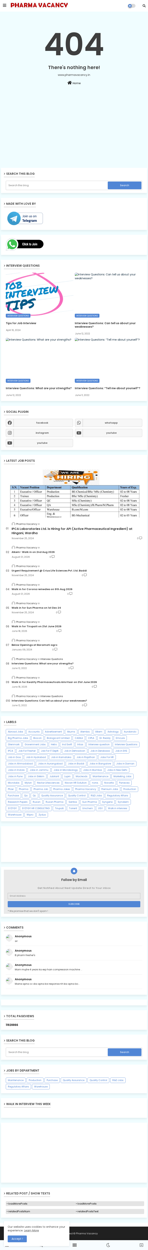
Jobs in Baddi (76, 763)
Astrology (113, 731)
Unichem (87, 808)
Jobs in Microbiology (66, 770)
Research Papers (18, 802)
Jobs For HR (107, 757)
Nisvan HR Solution (76, 782)
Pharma (23, 789)
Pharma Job (41, 789)
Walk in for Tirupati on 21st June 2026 (36, 626)
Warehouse (14, 814)
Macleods (81, 776)
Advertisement (53, 731)
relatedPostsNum (19, 1211)
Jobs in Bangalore (100, 763)
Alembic (85, 731)
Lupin (67, 776)
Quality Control (77, 795)
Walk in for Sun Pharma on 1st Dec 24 (36, 608)
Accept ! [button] (17, 1239)
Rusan (36, 802)
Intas (80, 744)
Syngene (107, 802)
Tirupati (59, 808)
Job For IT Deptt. (50, 750)
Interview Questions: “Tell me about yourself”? (107, 388)
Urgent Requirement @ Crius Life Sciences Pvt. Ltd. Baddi (49, 570)
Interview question (99, 744)
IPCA (10, 750)
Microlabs (13, 782)
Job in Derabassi (100, 750)
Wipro (30, 814)
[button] (144, 6)
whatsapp (111, 422)
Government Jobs (35, 744)
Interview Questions (126, 744)
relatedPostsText (87, 1211)
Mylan (28, 782)
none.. (95, 782)
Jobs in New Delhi (117, 770)
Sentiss (73, 802)
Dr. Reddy (105, 738)
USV (100, 808)
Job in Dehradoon (74, 750)
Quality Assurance (52, 795)
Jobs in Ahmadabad (20, 763)
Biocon (37, 738)
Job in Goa (14, 757)
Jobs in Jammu (39, 770)
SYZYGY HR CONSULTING (36, 808)
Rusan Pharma (54, 802)
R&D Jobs (96, 795)
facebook (42, 422)
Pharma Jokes (61, 789)
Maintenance (100, 776)
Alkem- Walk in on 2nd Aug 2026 (33, 552)
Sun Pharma (89, 802)
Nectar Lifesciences (48, 782)
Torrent (73, 808)
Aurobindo (130, 731)
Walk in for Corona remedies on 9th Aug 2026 (42, 589)
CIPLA (91, 738)
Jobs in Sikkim (36, 776)
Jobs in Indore (16, 770)
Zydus (42, 814)
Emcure (120, 738)
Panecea (124, 782)
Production (129, 789)
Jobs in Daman (125, 763)
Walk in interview (117, 808)
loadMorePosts (17, 1203)
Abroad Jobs (15, 731)
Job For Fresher (27, 750)
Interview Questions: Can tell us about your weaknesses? (105, 324)
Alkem (98, 731)
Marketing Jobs (122, 776)
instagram (42, 432)
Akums (71, 731)
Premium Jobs (109, 789)
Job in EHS (121, 750)
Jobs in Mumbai (92, 770)
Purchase (13, 795)
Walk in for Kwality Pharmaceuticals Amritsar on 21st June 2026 (54, 682)
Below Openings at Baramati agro (34, 645)
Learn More (31, 1230)
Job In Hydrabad (36, 757)
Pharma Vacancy (85, 789)
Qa (26, 795)
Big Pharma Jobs (18, 738)
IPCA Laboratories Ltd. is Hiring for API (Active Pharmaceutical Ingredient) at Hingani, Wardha (72, 531)
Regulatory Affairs (117, 795)
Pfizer (11, 789)
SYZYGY (12, 808)
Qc (34, 795)
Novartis (109, 782)
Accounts (34, 731)
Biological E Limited (58, 738)
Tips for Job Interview (21, 323)
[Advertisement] (74, 139)
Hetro (54, 744)
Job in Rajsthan (86, 757)
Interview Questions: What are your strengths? (39, 388)
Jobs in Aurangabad (50, 763)
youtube (111, 432)
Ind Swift (67, 744)
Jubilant (54, 776)
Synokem (123, 802)
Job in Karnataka (61, 757)
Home (76, 83)
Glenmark (13, 744)
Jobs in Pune (15, 776)
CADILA (79, 738)
